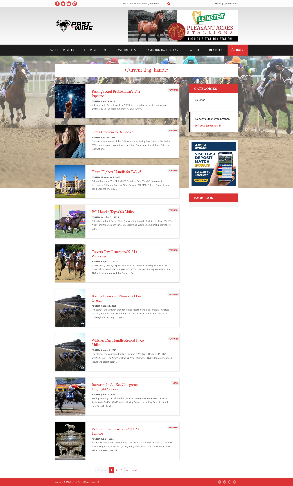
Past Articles (126, 50)
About (194, 50)
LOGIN (239, 50)
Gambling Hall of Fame (163, 50)
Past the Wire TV (61, 50)
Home (218, 4)
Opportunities (231, 4)
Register (216, 50)
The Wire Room (95, 50)
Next (134, 470)
